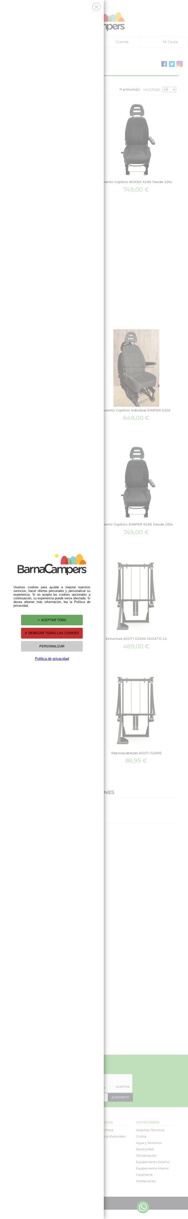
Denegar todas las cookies (53, 633)
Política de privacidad (52, 658)
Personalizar (51, 646)
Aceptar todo (53, 620)
